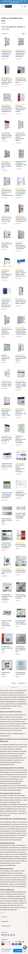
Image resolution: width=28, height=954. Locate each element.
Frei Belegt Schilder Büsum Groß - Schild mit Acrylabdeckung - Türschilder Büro (6, 545)
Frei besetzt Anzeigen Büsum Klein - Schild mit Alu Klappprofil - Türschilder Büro (21, 516)
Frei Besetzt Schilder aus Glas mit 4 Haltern (21, 571)
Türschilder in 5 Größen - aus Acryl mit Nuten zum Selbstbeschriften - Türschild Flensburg (21, 332)
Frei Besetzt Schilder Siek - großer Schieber (21, 545)
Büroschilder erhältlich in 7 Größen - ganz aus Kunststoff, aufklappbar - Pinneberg (21, 385)
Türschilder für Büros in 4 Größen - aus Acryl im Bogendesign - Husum (6, 465)
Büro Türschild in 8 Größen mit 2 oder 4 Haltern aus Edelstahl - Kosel (6, 165)
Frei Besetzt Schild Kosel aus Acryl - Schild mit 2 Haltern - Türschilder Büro (6, 597)
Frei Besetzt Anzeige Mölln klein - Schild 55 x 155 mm (6, 520)
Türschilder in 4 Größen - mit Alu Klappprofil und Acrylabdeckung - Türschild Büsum (6, 495)
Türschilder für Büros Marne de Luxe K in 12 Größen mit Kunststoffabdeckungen (7, 193)
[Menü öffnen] (2, 6)
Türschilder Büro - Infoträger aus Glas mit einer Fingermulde (21, 494)
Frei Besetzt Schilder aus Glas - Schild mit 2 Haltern (6, 572)
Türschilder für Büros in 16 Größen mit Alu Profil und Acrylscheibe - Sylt (21, 219)
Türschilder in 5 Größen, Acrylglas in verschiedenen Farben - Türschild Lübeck (21, 246)
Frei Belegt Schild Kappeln (5, 673)
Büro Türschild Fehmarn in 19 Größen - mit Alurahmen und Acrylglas (21, 109)
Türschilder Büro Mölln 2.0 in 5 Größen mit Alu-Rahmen (21, 80)
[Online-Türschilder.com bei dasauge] (3, 912)
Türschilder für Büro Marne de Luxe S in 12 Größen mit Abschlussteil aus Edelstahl (20, 137)
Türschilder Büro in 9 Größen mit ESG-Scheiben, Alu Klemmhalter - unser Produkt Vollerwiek (6, 303)
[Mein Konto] (25, 6)
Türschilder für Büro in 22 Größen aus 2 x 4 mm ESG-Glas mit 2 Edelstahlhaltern (21, 54)
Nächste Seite (21, 683)
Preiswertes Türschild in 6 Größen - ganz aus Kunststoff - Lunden (6, 384)
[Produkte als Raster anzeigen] (23, 33)
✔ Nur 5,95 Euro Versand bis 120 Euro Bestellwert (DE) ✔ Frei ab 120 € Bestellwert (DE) (14, 2)
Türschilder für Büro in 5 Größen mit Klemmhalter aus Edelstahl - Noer (6, 332)
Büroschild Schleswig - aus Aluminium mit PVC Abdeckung (21, 358)
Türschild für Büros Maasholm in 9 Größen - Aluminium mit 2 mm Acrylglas (6, 136)
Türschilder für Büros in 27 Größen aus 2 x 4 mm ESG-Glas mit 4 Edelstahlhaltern (6, 54)
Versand (7, 735)
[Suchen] (22, 6)
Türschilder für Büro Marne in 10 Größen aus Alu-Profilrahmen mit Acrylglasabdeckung (6, 109)
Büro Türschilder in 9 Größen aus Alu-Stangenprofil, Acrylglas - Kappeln (6, 412)
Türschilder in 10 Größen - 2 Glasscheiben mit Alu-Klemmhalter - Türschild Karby (21, 439)
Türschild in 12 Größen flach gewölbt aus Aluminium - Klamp (6, 219)
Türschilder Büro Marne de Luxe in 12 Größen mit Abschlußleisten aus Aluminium (21, 193)
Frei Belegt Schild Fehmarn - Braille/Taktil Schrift (6, 648)
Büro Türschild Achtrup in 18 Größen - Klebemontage (6, 245)
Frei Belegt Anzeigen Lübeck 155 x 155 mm (20, 673)
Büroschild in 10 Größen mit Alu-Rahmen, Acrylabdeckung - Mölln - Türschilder (21, 164)
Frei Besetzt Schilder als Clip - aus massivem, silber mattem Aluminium (6, 623)
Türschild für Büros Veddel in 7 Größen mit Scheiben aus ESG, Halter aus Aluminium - (21, 274)
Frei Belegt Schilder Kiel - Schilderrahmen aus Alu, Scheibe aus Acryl (21, 649)
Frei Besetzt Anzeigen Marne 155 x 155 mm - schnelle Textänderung (21, 622)
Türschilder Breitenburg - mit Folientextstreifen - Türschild (6, 358)
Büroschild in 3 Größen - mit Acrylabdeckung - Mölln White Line (6, 439)
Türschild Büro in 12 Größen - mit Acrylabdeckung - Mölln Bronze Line (21, 412)
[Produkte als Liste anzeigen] (26, 33)
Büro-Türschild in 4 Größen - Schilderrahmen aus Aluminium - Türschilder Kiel (20, 468)
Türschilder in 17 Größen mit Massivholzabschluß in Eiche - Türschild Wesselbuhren (6, 274)
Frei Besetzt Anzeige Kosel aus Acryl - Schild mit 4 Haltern (21, 596)
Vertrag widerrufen (19, 950)
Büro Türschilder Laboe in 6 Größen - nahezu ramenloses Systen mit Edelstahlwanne (6, 81)
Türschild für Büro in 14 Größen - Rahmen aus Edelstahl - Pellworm (21, 302)
